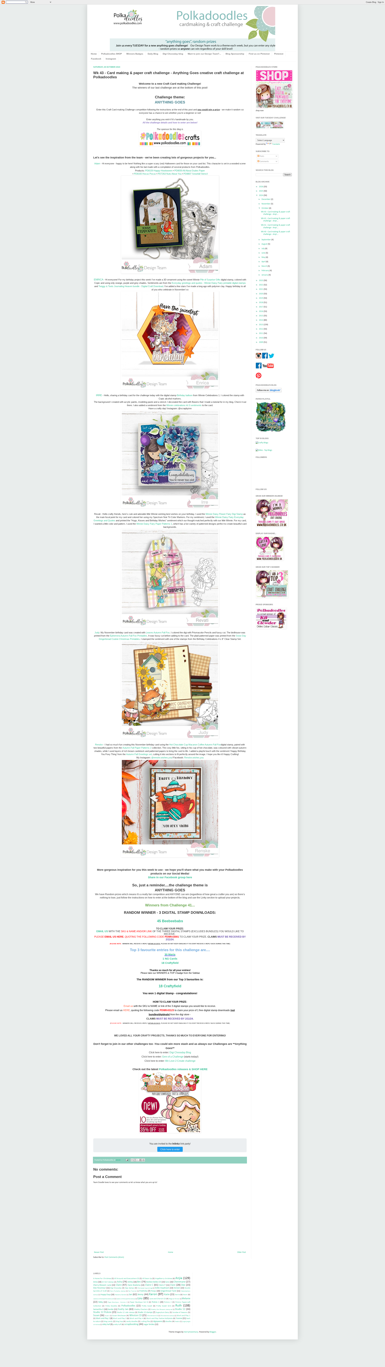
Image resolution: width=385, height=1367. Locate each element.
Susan (96, 1315)
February (266, 270)
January (265, 275)
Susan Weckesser (119, 1316)
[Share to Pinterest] (143, 1160)
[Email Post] (127, 1160)
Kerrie (177, 1295)
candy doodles (132, 1321)
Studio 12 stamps (145, 1312)
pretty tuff (117, 1324)
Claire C (149, 1285)
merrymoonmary (191, 1332)
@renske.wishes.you (161, 757)
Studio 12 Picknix (102, 1312)
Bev (139, 1282)
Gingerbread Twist (168, 1291)
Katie (166, 1294)
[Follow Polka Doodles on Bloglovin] (269, 392)
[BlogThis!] (134, 1160)
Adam (97, 163)
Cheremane (179, 1282)
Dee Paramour (99, 1288)
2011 (261, 333)
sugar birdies (149, 1324)
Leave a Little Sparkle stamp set (103, 1299)
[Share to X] (137, 1160)
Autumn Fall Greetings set (139, 754)
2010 (261, 338)
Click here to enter (170, 1149)
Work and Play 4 (136, 1318)
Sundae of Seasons (179, 1312)
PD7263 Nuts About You (170, 173)
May (264, 257)
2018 (261, 302)
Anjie (178, 1278)
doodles (168, 1321)
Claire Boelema (134, 1285)
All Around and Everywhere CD (126, 1278)
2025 (261, 191)
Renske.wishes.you (194, 757)
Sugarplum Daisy (162, 1312)
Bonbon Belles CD (153, 1282)
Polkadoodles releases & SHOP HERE (183, 1069)
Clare (172, 1285)
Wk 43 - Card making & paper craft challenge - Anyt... (275, 213)
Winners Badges (134, 54)
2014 (261, 320)
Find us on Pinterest (259, 54)
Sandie (110, 1309)
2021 (261, 289)
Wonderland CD (152, 1316)
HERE (126, 1010)
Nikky (100, 1302)
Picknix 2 (168, 1302)
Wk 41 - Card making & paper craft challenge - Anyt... (275, 226)
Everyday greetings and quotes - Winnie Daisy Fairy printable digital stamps (209, 283)
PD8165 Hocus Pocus (145, 173)
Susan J (107, 1316)
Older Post (241, 1252)
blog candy (108, 1321)
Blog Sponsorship (235, 54)
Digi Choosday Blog (180, 1052)
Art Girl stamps (108, 1282)
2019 (261, 298)
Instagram (111, 59)
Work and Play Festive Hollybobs (159, 1318)
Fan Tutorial (132, 1291)
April (264, 262)
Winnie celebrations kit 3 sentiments (184, 405)
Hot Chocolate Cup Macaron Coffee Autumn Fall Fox (195, 744)
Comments (264, 161)
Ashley (130, 1282)
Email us (128, 1006)
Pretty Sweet (147, 1306)
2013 (261, 325)
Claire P (162, 1285)
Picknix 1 (155, 1302)
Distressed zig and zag (145, 1288)
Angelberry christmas (163, 1278)
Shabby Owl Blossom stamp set (161, 1309)
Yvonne (179, 1318)
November (266, 204)
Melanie (186, 1298)
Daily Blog (153, 54)
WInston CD (135, 1315)
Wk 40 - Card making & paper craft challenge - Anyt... (275, 233)
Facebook (96, 59)
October (265, 208)
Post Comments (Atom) (114, 1257)
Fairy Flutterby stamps (118, 1291)
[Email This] (132, 1160)
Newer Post (99, 1252)
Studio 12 (180, 1309)
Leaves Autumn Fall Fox (158, 632)
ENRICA (98, 279)
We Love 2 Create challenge (180, 1061)
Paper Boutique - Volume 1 (117, 1302)
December (266, 199)
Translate (276, 144)
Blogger (212, 1332)
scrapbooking (131, 1324)
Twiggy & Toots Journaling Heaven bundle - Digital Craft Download (131, 286)
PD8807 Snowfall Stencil (195, 173)
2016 (261, 311)
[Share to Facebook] (140, 1160)
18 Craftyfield (170, 986)
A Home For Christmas (102, 1278)
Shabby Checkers (141, 1309)
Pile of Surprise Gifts (210, 279)
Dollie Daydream (162, 1288)
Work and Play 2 (103, 1318)
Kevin (185, 1295)
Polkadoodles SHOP (111, 54)
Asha (119, 1282)
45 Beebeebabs (170, 921)
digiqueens (157, 1321)
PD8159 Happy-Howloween (158, 170)
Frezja (153, 1291)
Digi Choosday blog (173, 54)
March (265, 266)
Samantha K (98, 1309)
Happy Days (106, 1294)
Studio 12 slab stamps (126, 1312)
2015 (261, 316)
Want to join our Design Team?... (204, 54)
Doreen (177, 1288)
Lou (140, 1298)
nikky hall (106, 1324)
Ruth (178, 1305)
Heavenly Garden (120, 1295)
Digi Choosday (116, 1288)
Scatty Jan (123, 1309)
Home (94, 54)
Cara (167, 1282)
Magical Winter (174, 1299)
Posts (261, 156)
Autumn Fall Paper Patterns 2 (137, 747)
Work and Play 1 (183, 1316)
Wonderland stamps (167, 1316)
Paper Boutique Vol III (139, 1302)
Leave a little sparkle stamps (125, 1299)
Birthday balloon (184, 395)
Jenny (140, 1294)
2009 (261, 342)
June (264, 253)
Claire (119, 1285)
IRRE (99, 395)
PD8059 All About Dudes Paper (189, 170)
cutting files (145, 1321)
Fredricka (143, 1291)
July (263, 248)
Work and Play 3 (119, 1318)
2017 (261, 307)
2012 (261, 329)
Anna (95, 1282)
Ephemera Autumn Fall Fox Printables (128, 635)
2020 (261, 294)
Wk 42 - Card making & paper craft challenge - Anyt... (275, 219)
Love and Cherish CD (157, 1299)
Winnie (209, 514)
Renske (99, 744)
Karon (153, 1294)
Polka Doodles (111, 1306)
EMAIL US (102, 931)
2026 (261, 187)
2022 (261, 285)
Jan (130, 1294)
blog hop (119, 1321)
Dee (183, 1285)
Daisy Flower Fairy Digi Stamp (228, 514)
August (265, 244)
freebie (177, 1321)
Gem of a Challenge (172, 1056)
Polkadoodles (128, 1305)
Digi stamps (129, 1288)
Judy (97, 632)
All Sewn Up (147, 1278)
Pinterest (278, 54)
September (266, 240)
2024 (261, 195)
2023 (261, 280)
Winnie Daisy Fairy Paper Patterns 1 (154, 523)
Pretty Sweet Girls (163, 1306)
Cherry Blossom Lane (102, 1285)
